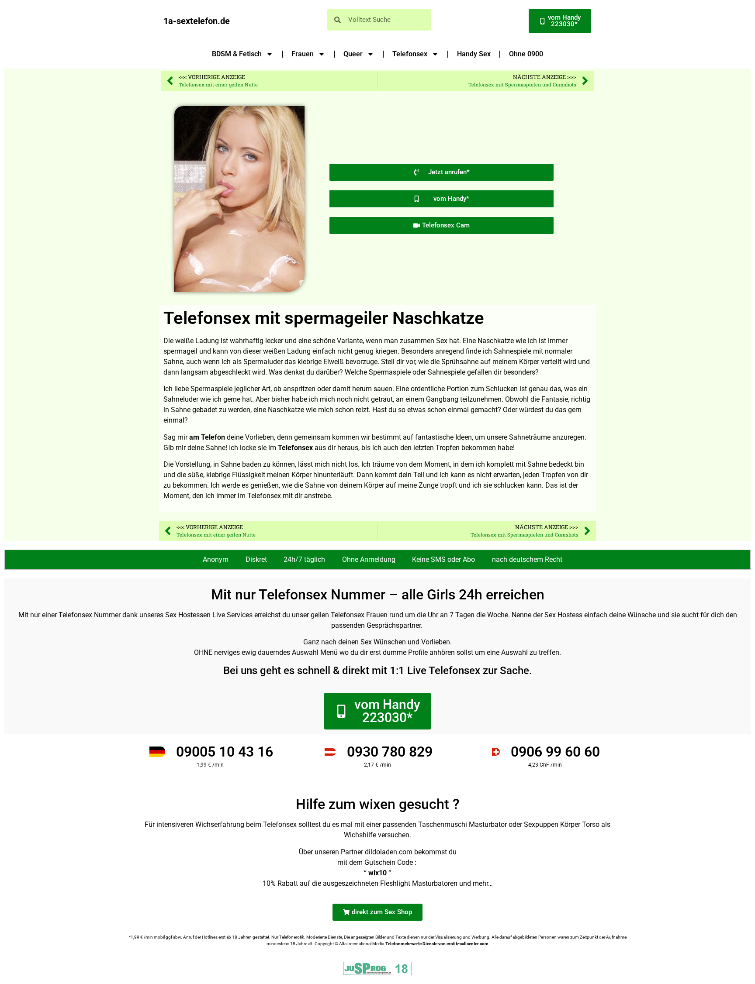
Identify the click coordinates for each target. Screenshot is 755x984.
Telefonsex (409, 54)
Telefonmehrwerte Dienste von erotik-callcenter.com (436, 943)
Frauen (302, 54)
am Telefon (207, 437)
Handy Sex (474, 54)
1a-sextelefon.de (196, 21)
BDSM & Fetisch (237, 54)
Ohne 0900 (526, 54)
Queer (353, 54)
